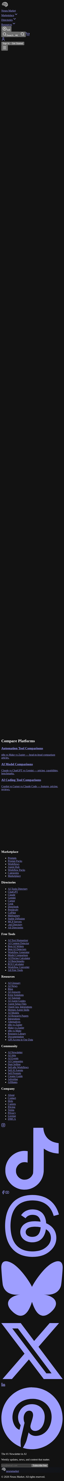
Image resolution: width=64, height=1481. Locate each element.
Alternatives (14, 1021)
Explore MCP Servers (38, 851)
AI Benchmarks (16, 961)
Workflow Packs (16, 870)
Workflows (13, 864)
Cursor (11, 900)
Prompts (12, 858)
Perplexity (13, 909)
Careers (12, 1104)
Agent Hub (14, 867)
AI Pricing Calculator (19, 958)
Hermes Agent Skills (18, 1009)
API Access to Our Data (20, 1039)
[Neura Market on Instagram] (3, 1126)
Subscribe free (40, 1465)
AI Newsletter (15, 1052)
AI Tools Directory (18, 888)
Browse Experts (26, 822)
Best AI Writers (16, 946)
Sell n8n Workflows (18, 1067)
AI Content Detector (18, 943)
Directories (7, 20)
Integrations (14, 1018)
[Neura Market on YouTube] (7, 1193)
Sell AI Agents (15, 1070)
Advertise (13, 1079)
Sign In (6, 43)
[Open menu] (4, 48)
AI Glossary (14, 983)
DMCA (12, 1118)
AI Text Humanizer (18, 940)
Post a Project (9, 822)
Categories (13, 873)
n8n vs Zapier (15, 1024)
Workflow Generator (18, 952)
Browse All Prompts (12, 851)
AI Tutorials (14, 997)
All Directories (15, 927)
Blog (10, 989)
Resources (6, 24)
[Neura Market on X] (32, 1381)
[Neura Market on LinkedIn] (3, 1385)
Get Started (17, 43)
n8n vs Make (14, 1030)
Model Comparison (18, 955)
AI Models (13, 1012)
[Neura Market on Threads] (32, 1256)
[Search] (22, 34)
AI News (12, 986)
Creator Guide (15, 1076)
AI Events (13, 1058)
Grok (10, 903)
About (11, 1095)
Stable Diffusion (16, 918)
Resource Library (17, 1033)
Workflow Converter (18, 967)
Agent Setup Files (17, 1003)
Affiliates (12, 1082)
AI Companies (15, 1061)
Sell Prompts (14, 1073)
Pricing (11, 1107)
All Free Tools (15, 970)
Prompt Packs (15, 861)
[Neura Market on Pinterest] (32, 1448)
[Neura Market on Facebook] (3, 1193)
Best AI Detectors (17, 949)
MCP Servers (15, 921)
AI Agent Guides (17, 1000)
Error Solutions (16, 995)
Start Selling (14, 1064)
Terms (11, 1110)
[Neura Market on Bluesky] (32, 1318)
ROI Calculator (16, 964)
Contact (12, 1098)
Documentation (16, 1036)
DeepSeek (13, 906)
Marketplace (7, 15)
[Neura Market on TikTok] (32, 1188)
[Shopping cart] (28, 35)
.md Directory (15, 924)
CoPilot (12, 912)
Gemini (12, 897)
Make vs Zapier (16, 1027)
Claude (11, 894)
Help (10, 1101)
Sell (8, 30)
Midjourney (14, 915)
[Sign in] (3, 40)
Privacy (12, 1113)
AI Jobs (12, 1055)
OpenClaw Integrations (20, 1006)
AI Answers (14, 992)
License (12, 1116)
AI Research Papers (18, 1015)
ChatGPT (13, 891)
